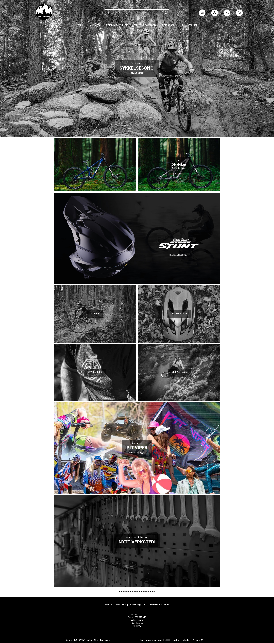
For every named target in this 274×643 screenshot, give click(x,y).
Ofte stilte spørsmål (138, 605)
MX (136, 24)
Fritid (125, 24)
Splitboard (168, 24)
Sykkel (80, 24)
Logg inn (214, 13)
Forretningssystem (148, 640)
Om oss (108, 605)
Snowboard (150, 24)
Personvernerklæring (159, 605)
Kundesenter (120, 605)
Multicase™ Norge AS (193, 640)
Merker (193, 24)
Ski (181, 24)
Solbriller (111, 24)
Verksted (95, 24)
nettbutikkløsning (168, 640)
